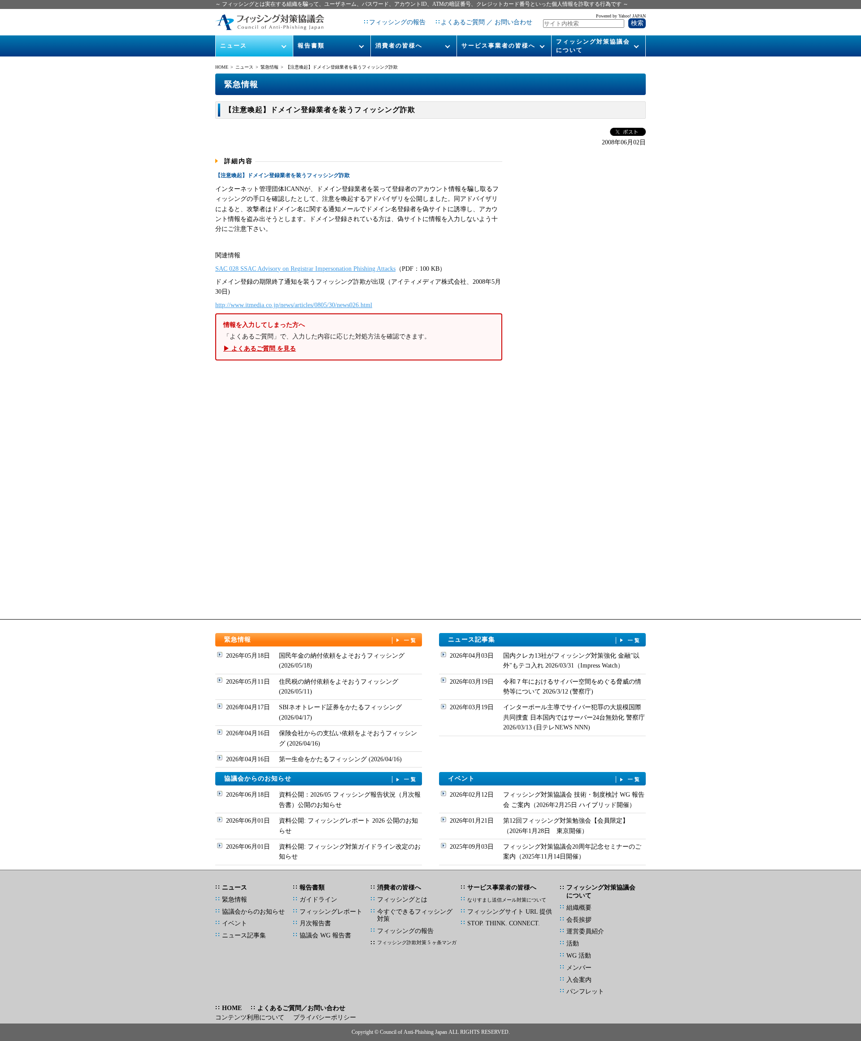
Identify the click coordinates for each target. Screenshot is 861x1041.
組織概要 (578, 907)
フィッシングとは (402, 899)
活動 (572, 943)
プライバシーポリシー (324, 1017)
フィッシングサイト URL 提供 (509, 911)
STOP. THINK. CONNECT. (503, 923)
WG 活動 (578, 955)
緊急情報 (269, 67)
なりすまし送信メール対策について (506, 899)
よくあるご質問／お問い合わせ (301, 1008)
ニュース (233, 45)
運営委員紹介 (585, 931)
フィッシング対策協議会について (593, 45)
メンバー (578, 967)
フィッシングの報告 (397, 22)
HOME (221, 67)
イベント (545, 778)
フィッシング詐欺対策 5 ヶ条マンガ (417, 942)
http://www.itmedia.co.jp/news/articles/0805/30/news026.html (293, 305)
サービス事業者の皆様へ (498, 45)
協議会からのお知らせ (321, 778)
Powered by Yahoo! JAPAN (621, 15)
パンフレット (585, 991)
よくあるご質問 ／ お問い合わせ (486, 22)
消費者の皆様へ (398, 45)
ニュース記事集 (545, 639)
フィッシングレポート (331, 911)
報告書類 (311, 45)
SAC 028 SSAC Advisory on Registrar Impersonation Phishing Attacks (305, 268)
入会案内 (578, 979)
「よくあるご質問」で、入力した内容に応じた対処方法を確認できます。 (326, 336)
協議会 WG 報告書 (325, 935)
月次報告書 (315, 923)
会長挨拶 (578, 919)
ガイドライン (318, 899)
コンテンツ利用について (249, 1017)
